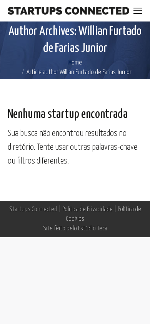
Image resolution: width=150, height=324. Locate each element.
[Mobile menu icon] (137, 10)
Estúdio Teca (92, 228)
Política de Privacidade (87, 209)
